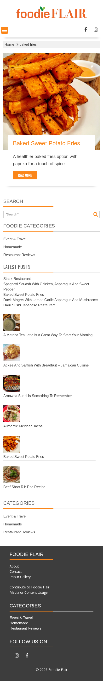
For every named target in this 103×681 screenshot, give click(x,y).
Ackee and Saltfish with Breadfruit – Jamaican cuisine (46, 365)
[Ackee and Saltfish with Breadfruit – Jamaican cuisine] (11, 353)
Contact (16, 571)
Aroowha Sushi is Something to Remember (37, 396)
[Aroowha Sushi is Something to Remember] (11, 384)
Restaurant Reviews (19, 255)
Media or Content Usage (29, 592)
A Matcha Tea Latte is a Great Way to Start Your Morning (47, 335)
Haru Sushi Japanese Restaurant (29, 305)
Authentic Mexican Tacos (23, 426)
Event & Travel (14, 239)
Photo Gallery (20, 576)
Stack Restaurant (17, 279)
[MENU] (4, 30)
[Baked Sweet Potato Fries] (11, 445)
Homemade (12, 247)
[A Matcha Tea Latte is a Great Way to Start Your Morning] (11, 323)
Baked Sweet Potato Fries (46, 143)
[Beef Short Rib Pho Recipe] (11, 475)
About (14, 566)
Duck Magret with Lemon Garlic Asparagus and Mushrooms (50, 300)
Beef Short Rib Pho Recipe (24, 487)
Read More (25, 175)
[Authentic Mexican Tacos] (11, 414)
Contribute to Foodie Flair (29, 587)
